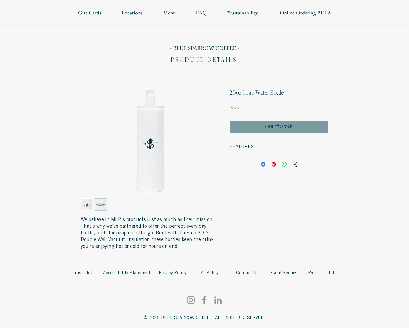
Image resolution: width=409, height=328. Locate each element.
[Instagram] (190, 300)
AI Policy (210, 273)
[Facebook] (204, 300)
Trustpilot (82, 273)
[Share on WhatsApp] (284, 164)
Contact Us (247, 273)
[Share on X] (295, 164)
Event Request (284, 273)
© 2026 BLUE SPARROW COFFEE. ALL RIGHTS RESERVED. (204, 318)
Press (313, 273)
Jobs (332, 273)
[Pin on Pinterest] (273, 164)
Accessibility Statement (126, 273)
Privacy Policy (172, 273)
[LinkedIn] (218, 300)
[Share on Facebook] (263, 164)
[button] (305, 13)
